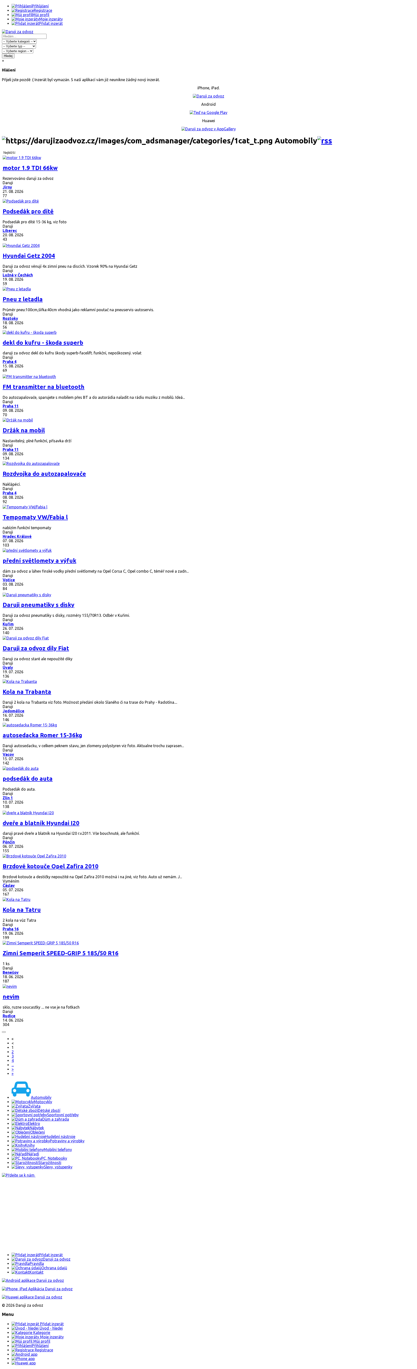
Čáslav (9, 885)
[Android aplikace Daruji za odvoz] (33, 1280)
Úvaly (8, 667)
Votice (9, 580)
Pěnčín (9, 842)
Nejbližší (9, 152)
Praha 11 (11, 406)
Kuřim (8, 624)
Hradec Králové (17, 536)
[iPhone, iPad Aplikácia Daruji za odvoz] (37, 1289)
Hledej (8, 56)
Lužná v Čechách (18, 275)
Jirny (7, 187)
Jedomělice (13, 711)
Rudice (9, 1016)
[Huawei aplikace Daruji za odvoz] (32, 1297)
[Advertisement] (147, 1215)
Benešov (11, 972)
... (13, 1065)
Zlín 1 (8, 798)
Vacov (8, 754)
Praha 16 (11, 929)
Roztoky (10, 318)
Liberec (10, 230)
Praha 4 (9, 361)
